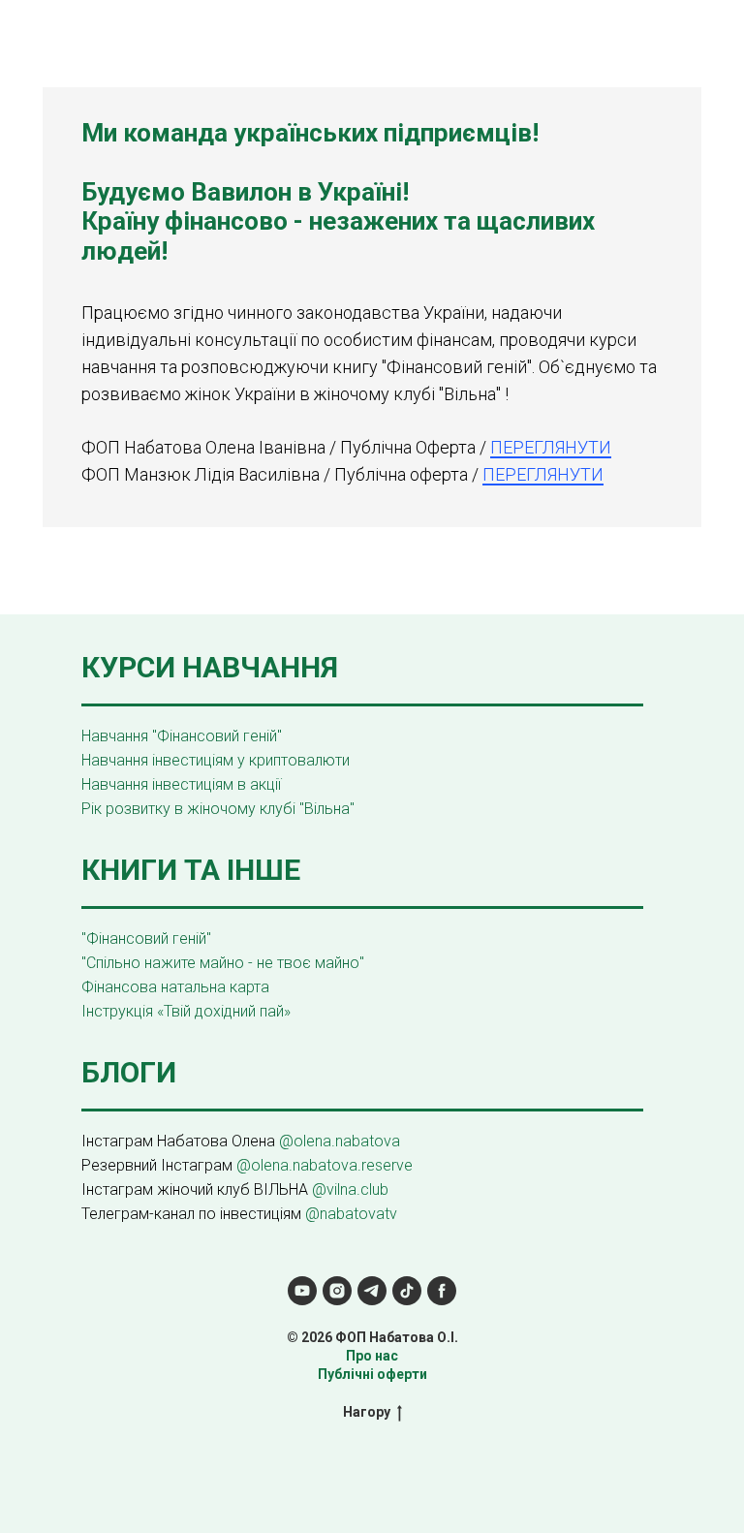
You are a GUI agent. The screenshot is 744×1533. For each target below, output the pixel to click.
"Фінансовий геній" (146, 938)
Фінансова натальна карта (175, 987)
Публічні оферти (372, 1374)
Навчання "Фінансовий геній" (181, 736)
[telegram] (372, 1290)
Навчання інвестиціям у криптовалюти (215, 760)
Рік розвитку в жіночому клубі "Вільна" (218, 808)
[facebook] (441, 1290)
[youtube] (302, 1290)
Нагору (366, 1412)
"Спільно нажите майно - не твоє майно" (222, 963)
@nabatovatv (351, 1213)
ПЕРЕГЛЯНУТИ (550, 447)
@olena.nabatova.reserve (324, 1165)
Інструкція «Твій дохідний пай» (186, 1011)
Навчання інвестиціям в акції (181, 784)
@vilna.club (350, 1189)
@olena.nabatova (339, 1141)
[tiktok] (406, 1290)
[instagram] (337, 1290)
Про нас (372, 1355)
